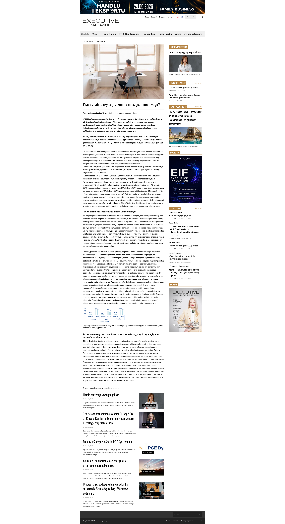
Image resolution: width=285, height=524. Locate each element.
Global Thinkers (147, 424)
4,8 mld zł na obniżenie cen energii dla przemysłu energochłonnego (104, 463)
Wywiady (95, 34)
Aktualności (85, 34)
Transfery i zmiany (148, 452)
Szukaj (189, 17)
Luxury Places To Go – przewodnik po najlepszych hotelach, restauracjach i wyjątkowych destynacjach (185, 118)
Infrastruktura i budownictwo (179, 266)
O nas (147, 17)
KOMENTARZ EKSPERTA (178, 47)
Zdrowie (178, 34)
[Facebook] (199, 17)
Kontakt (154, 17)
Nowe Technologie (148, 34)
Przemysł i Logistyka (165, 34)
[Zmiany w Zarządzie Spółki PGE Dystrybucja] (151, 448)
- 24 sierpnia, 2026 (186, 219)
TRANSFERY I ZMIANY (177, 83)
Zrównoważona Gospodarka (193, 34)
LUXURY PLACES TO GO (178, 106)
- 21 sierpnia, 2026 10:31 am (177, 101)
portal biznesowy (96, 388)
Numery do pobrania (166, 17)
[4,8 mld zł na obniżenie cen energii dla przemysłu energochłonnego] (151, 467)
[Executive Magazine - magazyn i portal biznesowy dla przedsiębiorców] (101, 24)
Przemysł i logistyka (148, 471)
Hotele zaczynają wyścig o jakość (101, 394)
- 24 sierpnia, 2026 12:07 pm (177, 90)
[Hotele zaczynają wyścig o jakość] (151, 401)
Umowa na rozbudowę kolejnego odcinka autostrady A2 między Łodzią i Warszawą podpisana (105, 489)
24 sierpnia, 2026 (88, 399)
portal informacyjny (112, 388)
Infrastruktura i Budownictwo (129, 34)
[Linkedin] (202, 17)
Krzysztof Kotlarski (174, 219)
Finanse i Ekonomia (109, 34)
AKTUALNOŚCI (175, 208)
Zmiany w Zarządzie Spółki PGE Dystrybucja (107, 441)
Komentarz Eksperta (148, 405)
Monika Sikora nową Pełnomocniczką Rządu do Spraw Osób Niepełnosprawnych (184, 96)
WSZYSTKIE (198, 83)
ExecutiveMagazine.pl (100, 521)
